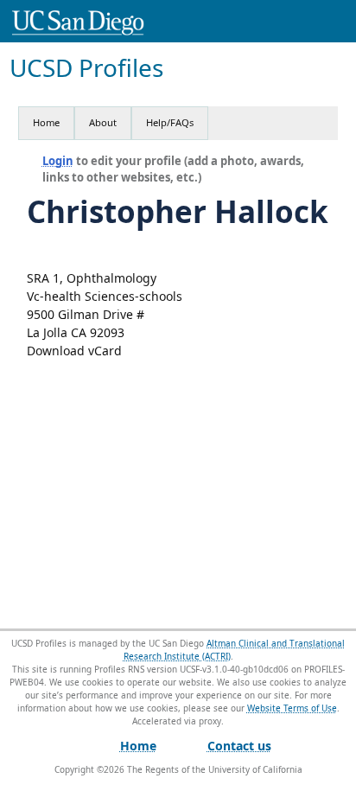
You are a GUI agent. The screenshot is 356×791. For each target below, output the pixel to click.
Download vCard (74, 350)
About (103, 122)
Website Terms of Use (292, 708)
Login (57, 161)
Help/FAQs (170, 122)
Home (46, 122)
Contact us (239, 745)
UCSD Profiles (86, 67)
